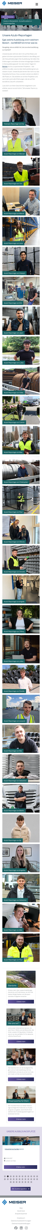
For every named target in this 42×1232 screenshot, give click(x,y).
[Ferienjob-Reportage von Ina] (21, 112)
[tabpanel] (21, 1153)
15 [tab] (11, 1179)
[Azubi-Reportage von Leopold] (21, 709)
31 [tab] (28, 1182)
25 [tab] (11, 1182)
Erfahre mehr (21, 1002)
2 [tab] (8, 1176)
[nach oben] (38, 1227)
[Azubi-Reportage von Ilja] (21, 828)
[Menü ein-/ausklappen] (37, 4)
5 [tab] (17, 1176)
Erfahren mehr (21, 1119)
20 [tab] (25, 1179)
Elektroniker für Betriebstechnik (15, 1149)
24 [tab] (37, 1179)
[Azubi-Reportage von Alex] (21, 918)
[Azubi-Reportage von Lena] (21, 231)
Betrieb (4, 66)
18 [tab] (20, 1179)
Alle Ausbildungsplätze (19, 1189)
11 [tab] (34, 1176)
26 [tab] (14, 1182)
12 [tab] (37, 1176)
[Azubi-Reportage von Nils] (21, 738)
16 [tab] (14, 1179)
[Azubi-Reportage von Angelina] (21, 858)
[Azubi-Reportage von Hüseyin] (21, 261)
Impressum (21, 1218)
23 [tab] (34, 1179)
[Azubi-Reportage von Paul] (21, 500)
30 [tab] (25, 1182)
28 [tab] (20, 1182)
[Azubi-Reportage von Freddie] (21, 679)
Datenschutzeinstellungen (21, 1223)
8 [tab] (25, 1176)
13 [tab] (5, 1179)
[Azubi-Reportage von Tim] (21, 171)
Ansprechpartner (21, 1214)
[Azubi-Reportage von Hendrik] (21, 559)
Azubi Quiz (21, 1211)
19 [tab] (22, 1179)
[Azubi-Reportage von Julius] (21, 649)
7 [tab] (22, 1176)
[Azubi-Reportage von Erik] (21, 291)
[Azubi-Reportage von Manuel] (21, 141)
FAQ (21, 1208)
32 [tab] (31, 1182)
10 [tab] (31, 1176)
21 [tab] (28, 1179)
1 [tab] (5, 1176)
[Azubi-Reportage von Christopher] (21, 470)
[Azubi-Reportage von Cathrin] (21, 410)
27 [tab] (17, 1182)
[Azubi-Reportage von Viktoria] (21, 530)
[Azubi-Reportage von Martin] (21, 798)
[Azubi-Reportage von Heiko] (21, 380)
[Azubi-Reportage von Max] (21, 440)
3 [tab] (11, 1176)
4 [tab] (14, 1176)
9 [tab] (28, 1176)
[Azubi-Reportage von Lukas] (21, 350)
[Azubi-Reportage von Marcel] (21, 201)
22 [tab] (31, 1179)
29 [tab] (22, 1182)
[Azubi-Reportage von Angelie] (21, 589)
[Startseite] (12, 4)
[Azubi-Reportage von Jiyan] (21, 320)
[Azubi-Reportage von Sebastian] (21, 768)
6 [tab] (20, 1176)
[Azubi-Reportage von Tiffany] (21, 619)
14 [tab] (8, 1179)
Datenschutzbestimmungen (21, 1221)
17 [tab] (17, 1179)
